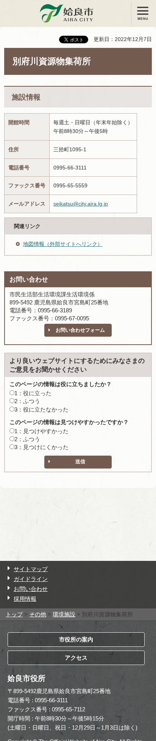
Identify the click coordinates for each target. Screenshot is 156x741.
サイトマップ (31, 569)
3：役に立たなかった (41, 409)
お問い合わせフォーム (80, 330)
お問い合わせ (31, 589)
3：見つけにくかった (41, 447)
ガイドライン (31, 579)
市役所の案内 (76, 639)
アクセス (76, 657)
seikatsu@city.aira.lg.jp (80, 204)
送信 (80, 461)
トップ (14, 614)
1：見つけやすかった (41, 431)
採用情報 (25, 598)
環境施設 (64, 614)
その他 (37, 614)
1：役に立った (32, 393)
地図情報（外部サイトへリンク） (63, 244)
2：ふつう (27, 401)
